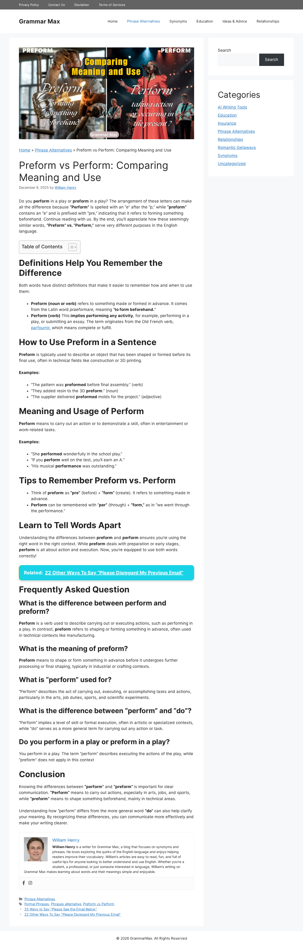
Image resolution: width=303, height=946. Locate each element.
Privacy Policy (29, 5)
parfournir (40, 327)
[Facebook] (24, 883)
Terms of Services (112, 5)
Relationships (268, 21)
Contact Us (56, 5)
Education (204, 21)
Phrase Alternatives (143, 21)
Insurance (227, 123)
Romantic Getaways (237, 147)
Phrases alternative (66, 904)
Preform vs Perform (98, 904)
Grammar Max (39, 21)
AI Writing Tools (232, 107)
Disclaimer (81, 5)
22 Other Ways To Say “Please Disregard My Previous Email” (72, 914)
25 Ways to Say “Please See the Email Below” (60, 909)
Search (224, 50)
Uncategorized (232, 163)
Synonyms (178, 21)
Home (113, 21)
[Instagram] (30, 883)
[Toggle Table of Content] (70, 247)
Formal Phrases (36, 904)
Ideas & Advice (235, 21)
